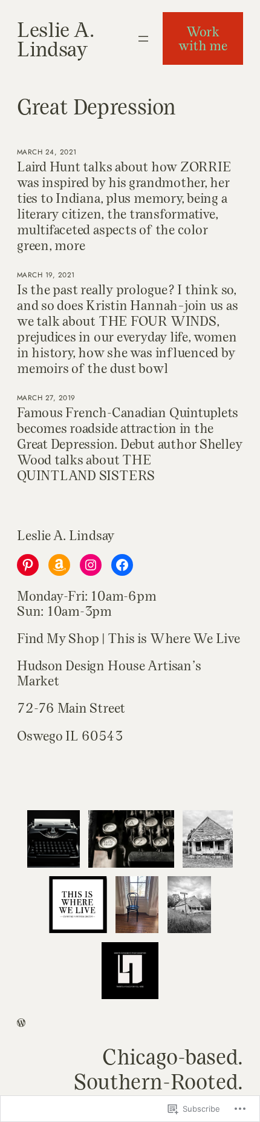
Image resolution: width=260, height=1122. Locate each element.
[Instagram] (91, 565)
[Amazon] (59, 565)
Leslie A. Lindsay (55, 38)
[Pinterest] (28, 565)
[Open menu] (143, 38)
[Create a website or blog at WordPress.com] (21, 1024)
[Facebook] (122, 565)
